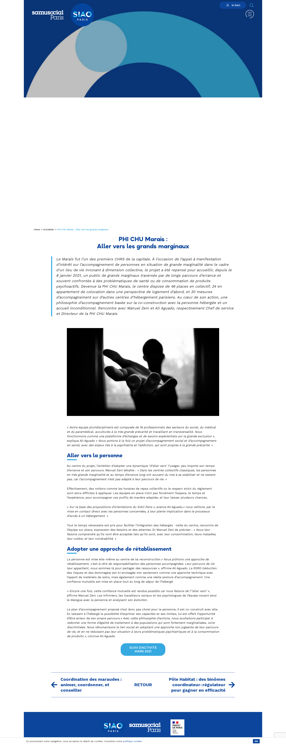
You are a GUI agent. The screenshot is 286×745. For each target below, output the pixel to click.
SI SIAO (236, 5)
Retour (143, 684)
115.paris (211, 5)
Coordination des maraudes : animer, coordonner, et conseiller (91, 685)
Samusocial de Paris (181, 5)
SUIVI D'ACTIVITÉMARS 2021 (143, 649)
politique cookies (132, 741)
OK (256, 741)
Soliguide (199, 5)
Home (37, 229)
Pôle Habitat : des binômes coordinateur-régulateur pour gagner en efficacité (197, 685)
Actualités (48, 229)
